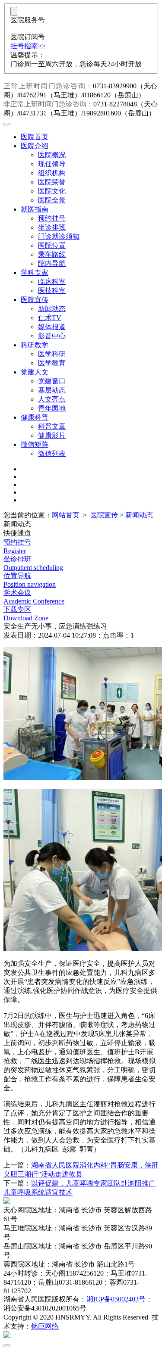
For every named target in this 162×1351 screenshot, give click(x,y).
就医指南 (34, 209)
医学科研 (52, 354)
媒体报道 (52, 326)
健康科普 (34, 417)
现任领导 (52, 164)
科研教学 (34, 345)
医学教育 (52, 363)
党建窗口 (52, 381)
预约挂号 (52, 218)
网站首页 (65, 515)
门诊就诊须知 (58, 236)
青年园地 (52, 408)
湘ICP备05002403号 (116, 1299)
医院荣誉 (52, 182)
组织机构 (52, 173)
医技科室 (52, 290)
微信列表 (52, 453)
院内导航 (52, 263)
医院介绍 (34, 145)
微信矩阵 (34, 444)
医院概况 (52, 155)
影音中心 (52, 335)
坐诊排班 (52, 227)
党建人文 (34, 372)
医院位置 (52, 245)
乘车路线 (52, 254)
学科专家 (34, 272)
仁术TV (49, 317)
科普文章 (52, 426)
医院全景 (52, 200)
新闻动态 (52, 308)
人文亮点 (52, 399)
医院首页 (34, 136)
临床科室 (52, 281)
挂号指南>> (28, 46)
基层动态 (52, 390)
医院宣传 (34, 299)
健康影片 (52, 435)
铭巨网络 (45, 1326)
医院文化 (52, 191)
